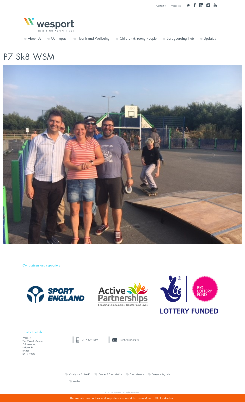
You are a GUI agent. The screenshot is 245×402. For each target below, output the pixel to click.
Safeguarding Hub (180, 38)
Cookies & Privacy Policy (110, 374)
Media (76, 381)
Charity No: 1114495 (79, 374)
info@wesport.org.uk (129, 340)
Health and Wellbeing (93, 38)
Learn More (144, 398)
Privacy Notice (137, 374)
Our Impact (59, 38)
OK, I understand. (165, 398)
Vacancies (176, 6)
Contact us (161, 6)
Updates (210, 38)
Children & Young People (138, 38)
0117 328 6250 (90, 340)
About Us (34, 38)
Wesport (50, 24)
